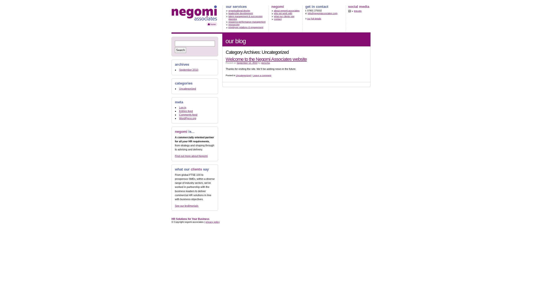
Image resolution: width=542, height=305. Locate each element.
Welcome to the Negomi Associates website (266, 59)
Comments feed (188, 114)
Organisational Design (239, 10)
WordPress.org (187, 118)
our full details (314, 18)
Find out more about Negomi (191, 156)
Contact (278, 19)
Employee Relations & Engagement (245, 27)
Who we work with (283, 13)
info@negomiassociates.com (322, 13)
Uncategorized (243, 75)
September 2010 (188, 69)
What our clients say (284, 16)
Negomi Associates (194, 16)
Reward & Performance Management (246, 22)
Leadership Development (240, 13)
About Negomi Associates (287, 10)
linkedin (358, 11)
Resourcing (233, 24)
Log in (182, 107)
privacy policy (213, 222)
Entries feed (186, 111)
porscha (265, 63)
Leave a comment (262, 75)
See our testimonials (186, 205)
